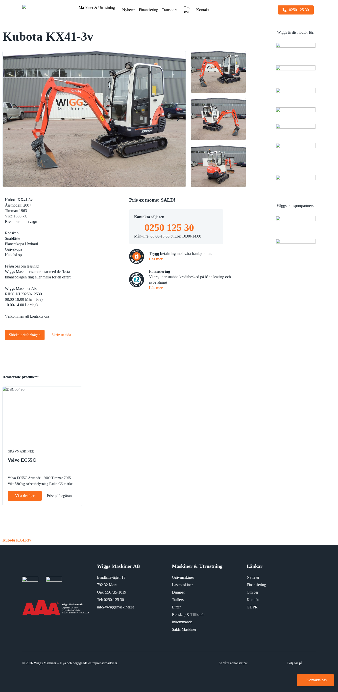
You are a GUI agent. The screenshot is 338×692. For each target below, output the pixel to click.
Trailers (178, 600)
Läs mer (156, 259)
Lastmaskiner (182, 585)
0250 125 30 (169, 227)
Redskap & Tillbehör (188, 614)
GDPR (252, 607)
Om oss (253, 592)
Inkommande (182, 622)
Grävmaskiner (183, 577)
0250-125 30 (114, 600)
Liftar (176, 607)
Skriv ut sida (61, 335)
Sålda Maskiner (184, 629)
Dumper (178, 592)
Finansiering (256, 585)
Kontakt (253, 600)
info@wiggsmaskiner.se (115, 607)
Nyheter (253, 577)
